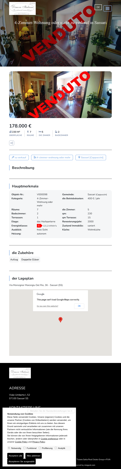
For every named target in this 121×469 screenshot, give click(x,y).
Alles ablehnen (33, 456)
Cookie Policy (21, 442)
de (98, 7)
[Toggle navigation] (107, 8)
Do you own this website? (47, 306)
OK (79, 306)
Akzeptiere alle (15, 456)
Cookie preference (49, 438)
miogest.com (89, 465)
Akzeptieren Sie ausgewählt (21, 461)
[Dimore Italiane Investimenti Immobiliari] (22, 8)
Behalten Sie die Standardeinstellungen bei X (51, 411)
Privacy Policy (38, 442)
